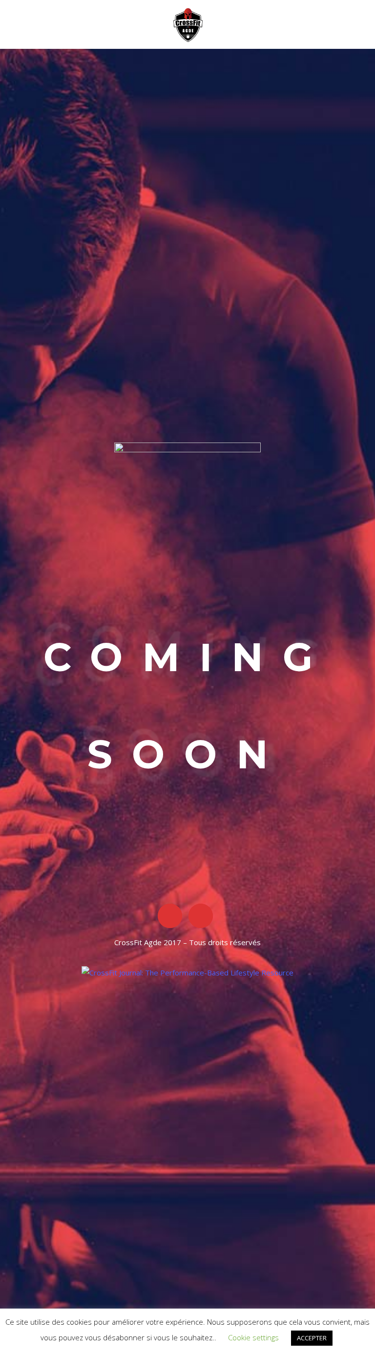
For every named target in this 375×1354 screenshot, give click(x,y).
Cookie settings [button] (253, 1337)
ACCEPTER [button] (312, 1337)
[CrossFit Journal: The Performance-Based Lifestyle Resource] (187, 972)
